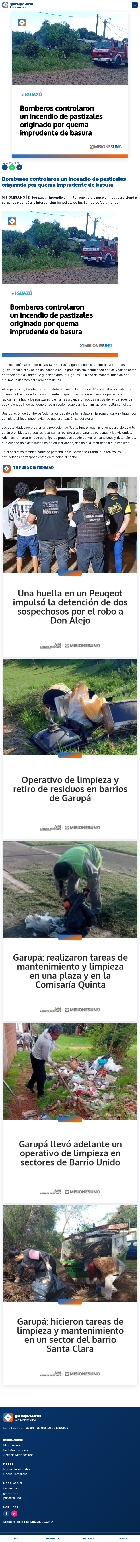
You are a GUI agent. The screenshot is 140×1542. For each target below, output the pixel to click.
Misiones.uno (12, 1445)
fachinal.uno (11, 1488)
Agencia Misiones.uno (18, 1455)
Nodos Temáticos (15, 1474)
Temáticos (87, 1538)
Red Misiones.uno (15, 1450)
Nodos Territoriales (16, 1469)
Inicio (17, 1538)
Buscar (122, 1538)
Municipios (52, 1538)
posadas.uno (12, 1498)
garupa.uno (11, 1493)
